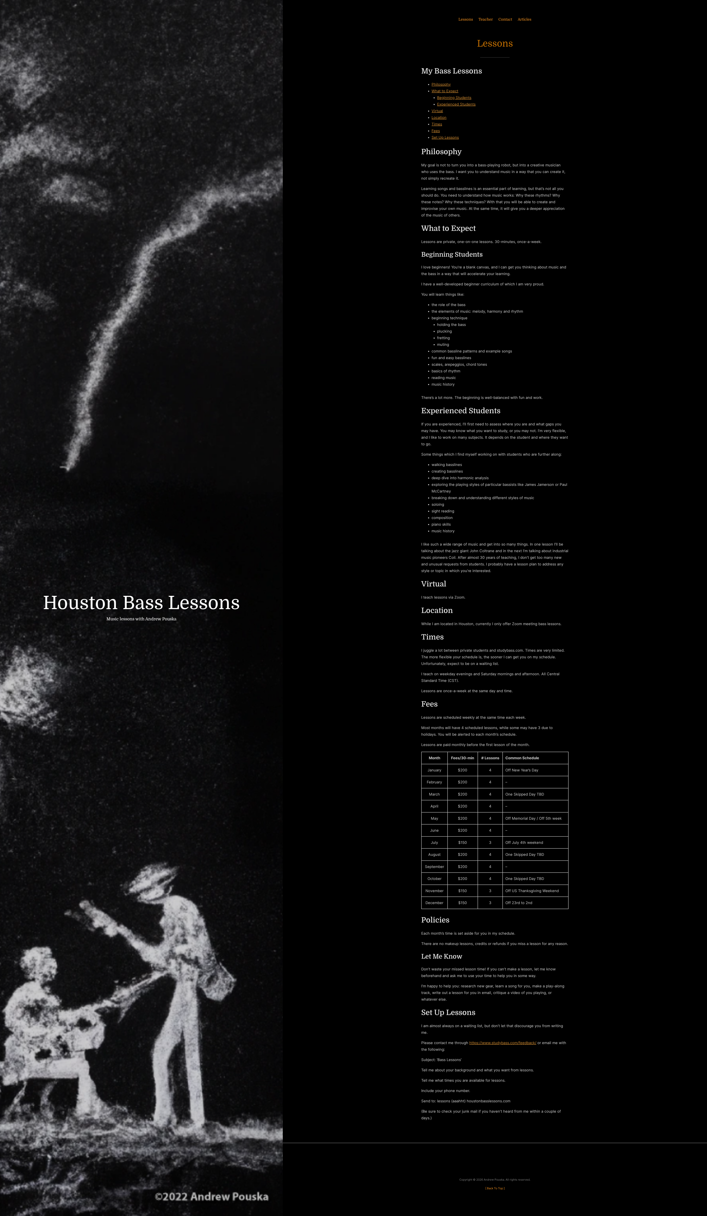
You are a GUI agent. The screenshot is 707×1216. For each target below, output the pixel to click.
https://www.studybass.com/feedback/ (502, 1043)
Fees (436, 131)
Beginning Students (454, 97)
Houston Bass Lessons (141, 603)
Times (437, 124)
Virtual (437, 111)
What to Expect (445, 91)
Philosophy (441, 84)
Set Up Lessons (445, 137)
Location (439, 117)
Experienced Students (456, 104)
